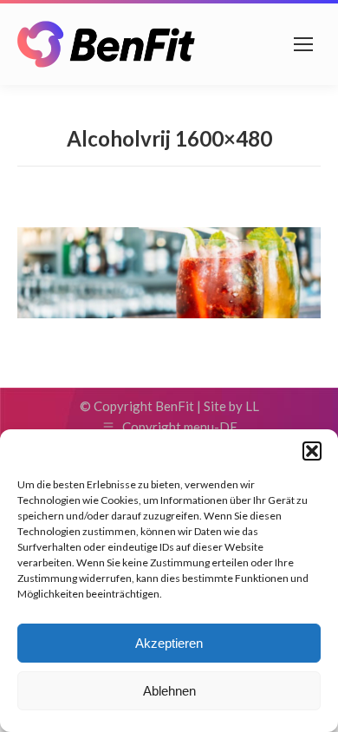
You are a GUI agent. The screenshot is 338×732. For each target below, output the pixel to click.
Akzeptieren (169, 643)
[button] (312, 451)
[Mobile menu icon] (303, 44)
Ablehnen (169, 690)
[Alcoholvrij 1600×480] (169, 272)
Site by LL (231, 406)
